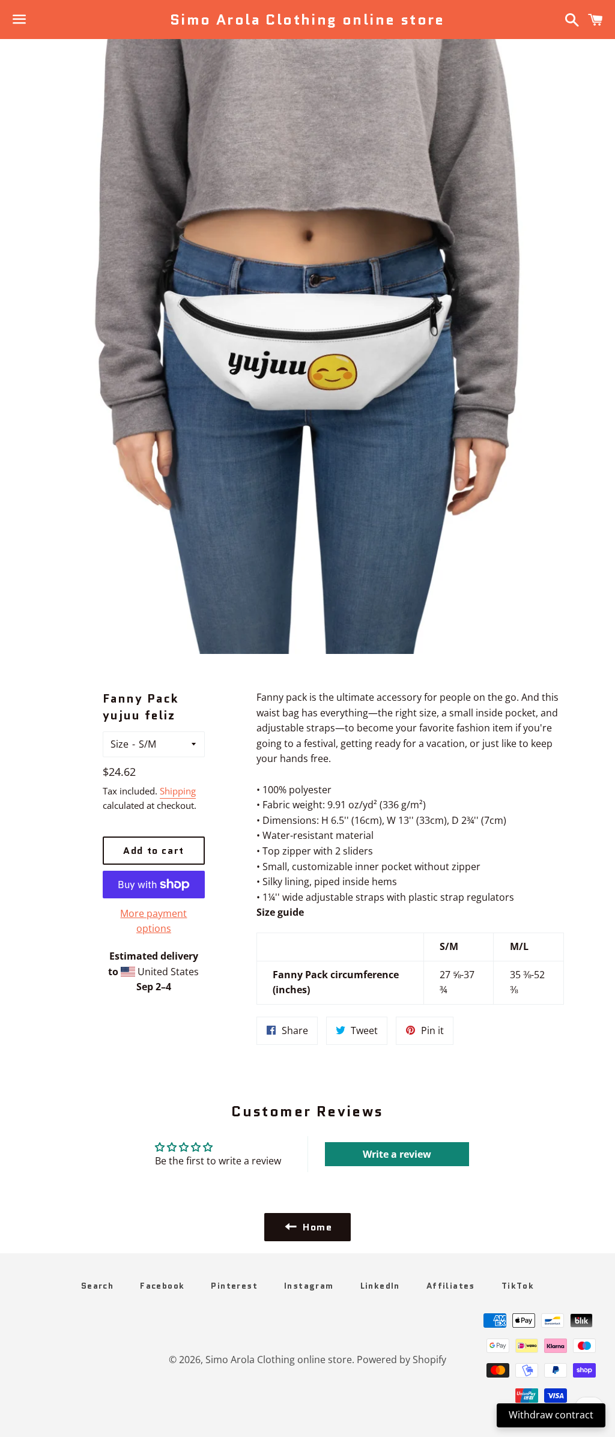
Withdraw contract (551, 1414)
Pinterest (234, 1286)
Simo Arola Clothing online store (307, 20)
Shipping (178, 791)
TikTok (517, 1286)
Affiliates (450, 1286)
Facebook (162, 1286)
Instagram (309, 1286)
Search (97, 1286)
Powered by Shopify (401, 1359)
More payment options (153, 921)
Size (120, 744)
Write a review (397, 1154)
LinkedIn (380, 1286)
